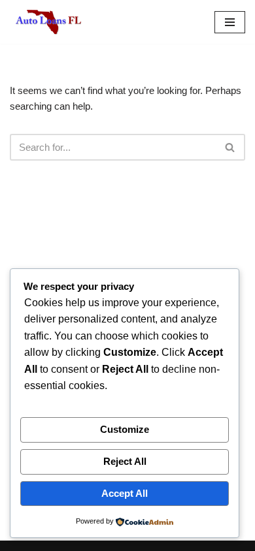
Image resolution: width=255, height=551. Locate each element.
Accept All (124, 493)
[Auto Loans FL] (49, 22)
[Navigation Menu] (229, 22)
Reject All (124, 461)
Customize (124, 429)
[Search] (230, 147)
